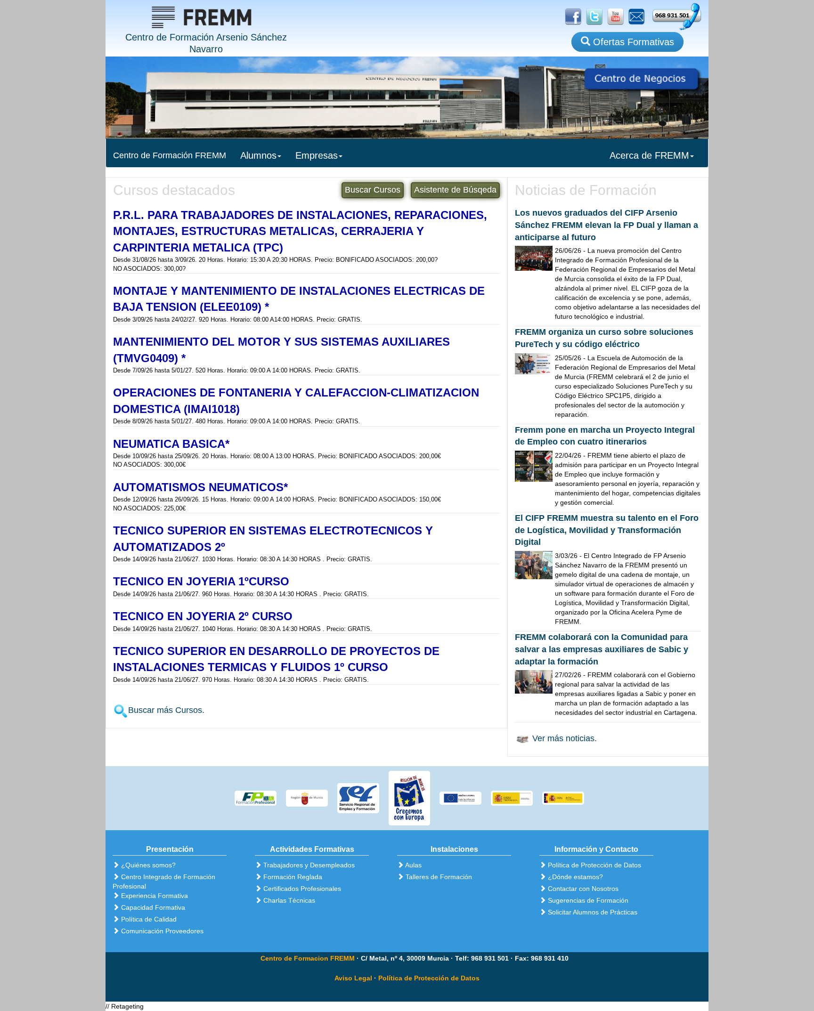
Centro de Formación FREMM (169, 155)
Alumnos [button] (258, 155)
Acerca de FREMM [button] (649, 155)
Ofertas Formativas (632, 42)
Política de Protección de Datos (429, 978)
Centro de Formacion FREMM (307, 958)
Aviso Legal (353, 978)
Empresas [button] (316, 155)
